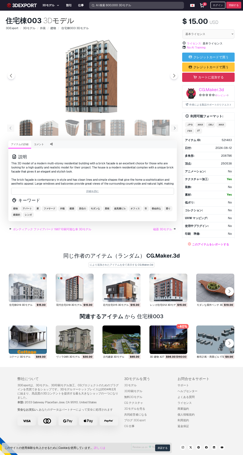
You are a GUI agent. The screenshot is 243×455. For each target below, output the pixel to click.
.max (200, 124)
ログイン (218, 5)
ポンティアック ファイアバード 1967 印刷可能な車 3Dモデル (52, 229)
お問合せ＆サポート (194, 378)
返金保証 (183, 426)
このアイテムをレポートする (210, 244)
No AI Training (196, 47)
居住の (82, 208)
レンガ (28, 214)
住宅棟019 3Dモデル (21, 304)
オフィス (135, 208)
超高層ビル (120, 208)
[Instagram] (182, 447)
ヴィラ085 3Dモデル (68, 356)
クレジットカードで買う (211, 57)
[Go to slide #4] (94, 128)
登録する (234, 5)
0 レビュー (222, 95)
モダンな (95, 208)
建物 (15, 208)
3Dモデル (130, 385)
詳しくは (99, 448)
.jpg (189, 124)
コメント (39, 144)
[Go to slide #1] (26, 128)
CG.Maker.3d (211, 89)
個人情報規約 (186, 414)
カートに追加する (210, 77)
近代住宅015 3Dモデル (116, 304)
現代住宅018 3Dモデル (69, 304)
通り (168, 208)
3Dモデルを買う (137, 378)
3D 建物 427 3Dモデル (163, 356)
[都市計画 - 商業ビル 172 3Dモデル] (215, 339)
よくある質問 (186, 397)
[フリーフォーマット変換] (198, 131)
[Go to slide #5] (117, 128)
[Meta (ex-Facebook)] (206, 447)
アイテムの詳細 (19, 144)
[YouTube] (222, 447)
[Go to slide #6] (140, 128)
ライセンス (185, 403)
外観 (62, 208)
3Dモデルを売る (134, 409)
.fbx (189, 130)
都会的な (156, 208)
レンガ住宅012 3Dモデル (164, 304)
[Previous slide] (11, 75)
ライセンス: (194, 43)
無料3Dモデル (133, 397)
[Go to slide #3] (72, 128)
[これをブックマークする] (41, 297)
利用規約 (183, 420)
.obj (210, 124)
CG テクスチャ (133, 403)
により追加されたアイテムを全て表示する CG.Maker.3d (121, 264)
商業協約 (183, 409)
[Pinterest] (198, 447)
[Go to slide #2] (49, 128)
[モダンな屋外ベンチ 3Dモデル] (215, 288)
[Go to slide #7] (163, 128)
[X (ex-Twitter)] (190, 447)
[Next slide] (174, 75)
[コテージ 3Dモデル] (28, 339)
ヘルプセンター (187, 391)
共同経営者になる (135, 414)
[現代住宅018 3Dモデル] (75, 288)
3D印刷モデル (133, 391)
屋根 (107, 208)
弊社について (28, 378)
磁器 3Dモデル (162, 229)
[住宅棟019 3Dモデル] (28, 288)
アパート (27, 208)
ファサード (49, 208)
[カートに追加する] (34, 297)
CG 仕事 (129, 426)
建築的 (16, 214)
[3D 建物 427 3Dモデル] (168, 339)
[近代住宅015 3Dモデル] (121, 288)
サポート (183, 385)
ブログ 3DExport (135, 420)
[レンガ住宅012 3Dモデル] (168, 288)
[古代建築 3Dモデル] (121, 339)
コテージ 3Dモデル (20, 356)
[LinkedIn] (214, 447)
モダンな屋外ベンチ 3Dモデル (214, 304)
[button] (229, 291)
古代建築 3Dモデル (113, 356)
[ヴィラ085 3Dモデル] (75, 339)
